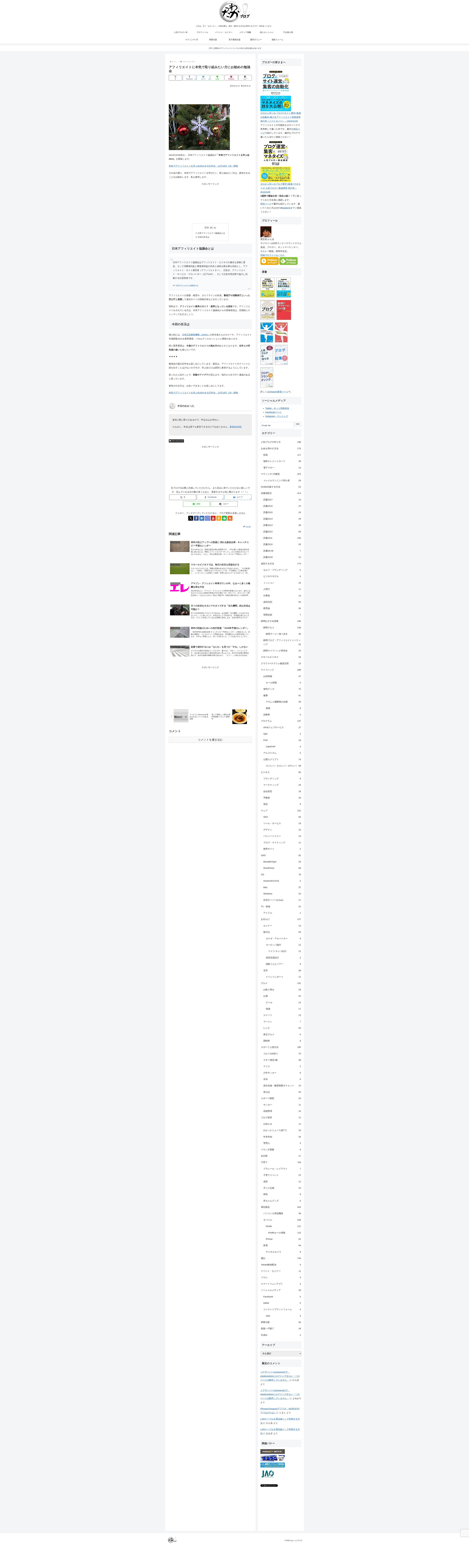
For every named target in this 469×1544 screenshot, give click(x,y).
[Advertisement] (210, 95)
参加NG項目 (236, 427)
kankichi (286, 208)
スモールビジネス (177, 441)
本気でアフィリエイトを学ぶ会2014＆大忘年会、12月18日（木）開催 (203, 166)
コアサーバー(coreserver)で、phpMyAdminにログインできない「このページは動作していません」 (280, 1376)
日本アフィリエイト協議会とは (211, 233)
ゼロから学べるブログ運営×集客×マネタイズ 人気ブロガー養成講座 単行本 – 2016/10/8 (280, 188)
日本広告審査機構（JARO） (196, 335)
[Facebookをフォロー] (196, 518)
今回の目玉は (203, 237)
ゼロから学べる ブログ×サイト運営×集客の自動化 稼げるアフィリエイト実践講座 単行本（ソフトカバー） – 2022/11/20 (280, 117)
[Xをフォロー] (190, 518)
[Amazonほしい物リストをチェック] (218, 518)
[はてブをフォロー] (201, 518)
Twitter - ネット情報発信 (277, 408)
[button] (245, 77)
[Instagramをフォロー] (207, 518)
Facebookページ (273, 412)
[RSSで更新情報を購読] (230, 518)
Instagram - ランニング (276, 416)
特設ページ (265, 204)
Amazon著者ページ (278, 392)
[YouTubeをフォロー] (213, 518)
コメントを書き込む (210, 739)
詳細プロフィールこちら (272, 255)
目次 (207, 227)
